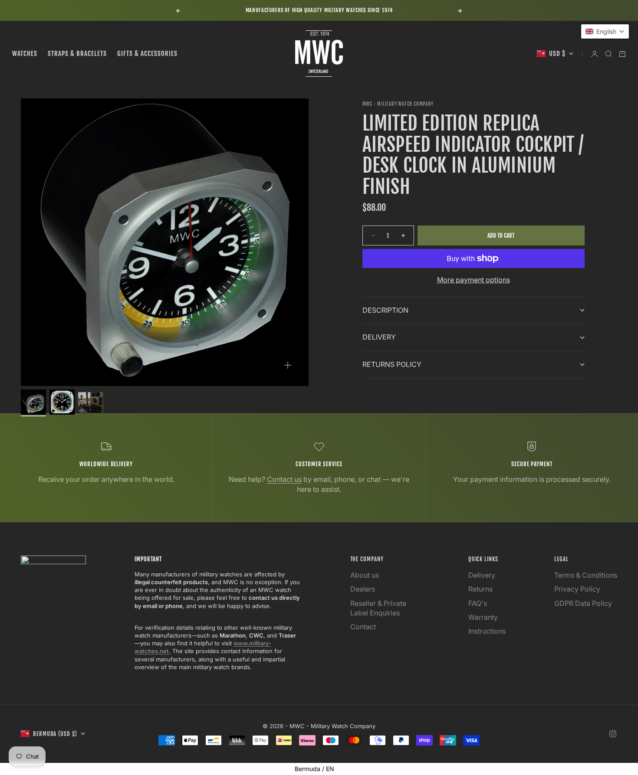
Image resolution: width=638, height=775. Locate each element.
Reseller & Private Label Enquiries (378, 608)
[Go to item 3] (90, 402)
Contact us (284, 479)
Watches (24, 53)
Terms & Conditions (585, 575)
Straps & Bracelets (77, 53)
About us (364, 575)
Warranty (483, 617)
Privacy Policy (577, 589)
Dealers (362, 589)
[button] (605, 31)
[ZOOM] (287, 365)
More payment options (473, 279)
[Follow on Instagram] (612, 733)
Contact (363, 626)
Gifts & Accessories (147, 53)
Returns (480, 589)
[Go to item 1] (33, 402)
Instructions (487, 631)
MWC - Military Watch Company (398, 104)
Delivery (481, 575)
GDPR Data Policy (583, 603)
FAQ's (477, 603)
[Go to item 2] (62, 402)
